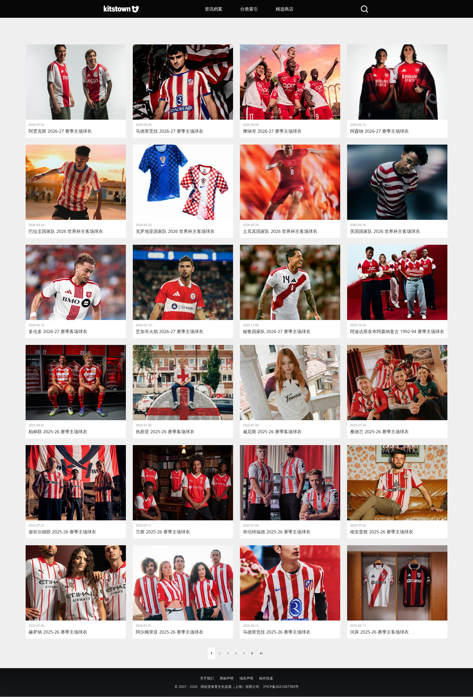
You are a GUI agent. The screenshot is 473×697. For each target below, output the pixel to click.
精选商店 (284, 9)
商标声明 (227, 678)
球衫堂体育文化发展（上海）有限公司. (230, 686)
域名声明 (246, 678)
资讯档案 (213, 9)
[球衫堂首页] (121, 9)
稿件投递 (266, 678)
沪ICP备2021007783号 (281, 686)
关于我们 (207, 678)
